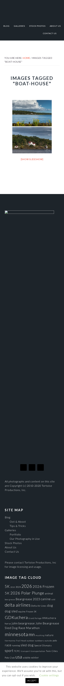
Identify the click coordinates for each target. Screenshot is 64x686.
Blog (7, 517)
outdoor (30, 641)
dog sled (11, 611)
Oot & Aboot (18, 521)
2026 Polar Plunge (27, 592)
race (8, 645)
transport (25, 651)
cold (53, 599)
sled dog (27, 645)
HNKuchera (49, 617)
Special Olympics (43, 645)
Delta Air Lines (38, 605)
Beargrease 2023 (28, 599)
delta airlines (18, 605)
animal (49, 593)
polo (55, 640)
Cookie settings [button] (49, 675)
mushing (39, 635)
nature (49, 635)
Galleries (10, 530)
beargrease (10, 599)
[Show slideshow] (32, 159)
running (16, 645)
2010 (12, 587)
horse (8, 623)
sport (9, 650)
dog (50, 605)
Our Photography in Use (25, 538)
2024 (18, 587)
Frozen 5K (31, 611)
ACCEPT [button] (32, 680)
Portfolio (15, 534)
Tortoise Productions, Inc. (32, 10)
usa (18, 656)
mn (32, 634)
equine (22, 611)
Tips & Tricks (18, 525)
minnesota (16, 634)
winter (35, 657)
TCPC (17, 651)
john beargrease (23, 623)
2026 (26, 586)
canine (46, 599)
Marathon (33, 628)
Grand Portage (35, 618)
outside (48, 640)
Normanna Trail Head (15, 640)
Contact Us (12, 551)
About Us (10, 547)
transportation (38, 651)
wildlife (27, 657)
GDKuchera (16, 617)
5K (7, 586)
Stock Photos (13, 543)
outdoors (39, 640)
